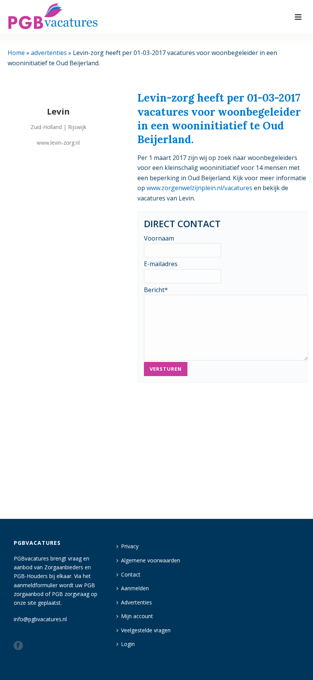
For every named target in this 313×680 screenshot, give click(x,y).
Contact (130, 574)
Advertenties (136, 602)
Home (16, 52)
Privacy (130, 546)
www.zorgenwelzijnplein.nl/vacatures (199, 188)
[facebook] (18, 646)
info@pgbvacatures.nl (40, 619)
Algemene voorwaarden (150, 560)
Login (128, 644)
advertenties (49, 52)
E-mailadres (160, 264)
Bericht (156, 290)
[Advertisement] (222, 448)
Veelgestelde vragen (146, 630)
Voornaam (159, 238)
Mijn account (137, 616)
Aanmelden (135, 588)
